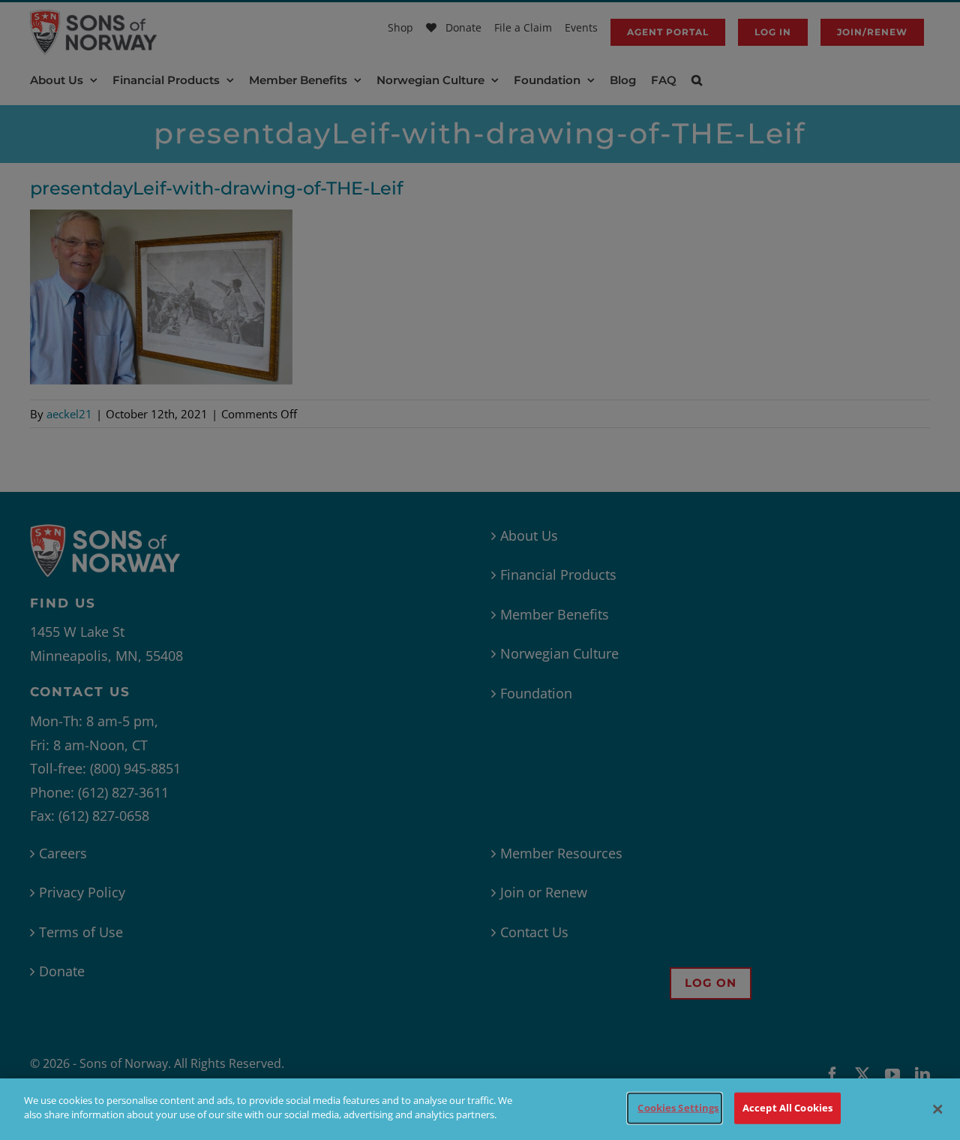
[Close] (937, 1109)
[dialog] (480, 1109)
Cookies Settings (678, 1107)
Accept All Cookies (787, 1107)
